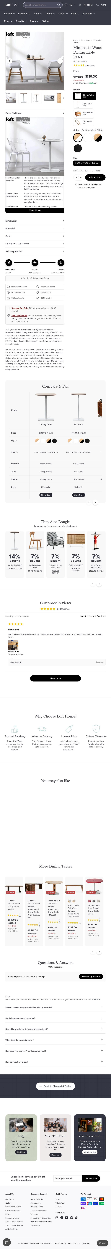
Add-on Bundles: (19, 315)
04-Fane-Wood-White (77, 137)
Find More (21, 1152)
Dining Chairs (18, 318)
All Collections (11, 1229)
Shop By (20, 21)
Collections (85, 40)
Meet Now (55, 1155)
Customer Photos (12, 1210)
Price (76, 71)
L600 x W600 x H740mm (87, 163)
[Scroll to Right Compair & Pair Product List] (95, 502)
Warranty (34, 1214)
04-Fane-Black (77, 148)
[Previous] (9, 61)
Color (88, 130)
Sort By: (84, 616)
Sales (33, 21)
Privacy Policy (74, 1243)
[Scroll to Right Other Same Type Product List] (99, 951)
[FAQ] (21, 1125)
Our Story (9, 1199)
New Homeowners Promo (41, 1221)
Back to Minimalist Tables (57, 1086)
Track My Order (36, 1199)
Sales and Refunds (38, 1210)
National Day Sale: (20, 308)
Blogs (7, 1214)
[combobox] (43, 5)
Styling (45, 21)
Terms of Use (60, 1243)
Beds (74, 13)
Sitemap (86, 1243)
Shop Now (46, 495)
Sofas (37, 13)
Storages (87, 13)
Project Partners (12, 1218)
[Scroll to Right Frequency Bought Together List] (99, 584)
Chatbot (96, 999)
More (7, 21)
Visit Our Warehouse (14, 1225)
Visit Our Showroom (14, 1221)
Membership (35, 1203)
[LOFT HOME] (12, 5)
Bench (31, 318)
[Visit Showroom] (90, 1125)
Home (75, 40)
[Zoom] (35, 61)
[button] (18, 651)
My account (35, 1225)
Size (75, 158)
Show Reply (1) (15, 662)
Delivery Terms (36, 1207)
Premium (23, 13)
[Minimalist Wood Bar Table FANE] (78, 407)
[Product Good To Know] (34, 165)
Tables (49, 13)
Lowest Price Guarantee (40, 1218)
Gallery (8, 1203)
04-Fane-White (87, 137)
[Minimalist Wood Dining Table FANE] (46, 407)
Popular (8, 13)
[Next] (60, 61)
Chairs (62, 13)
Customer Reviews (13, 1207)
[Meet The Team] (55, 1125)
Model (76, 89)
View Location (90, 1152)
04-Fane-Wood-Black (97, 137)
